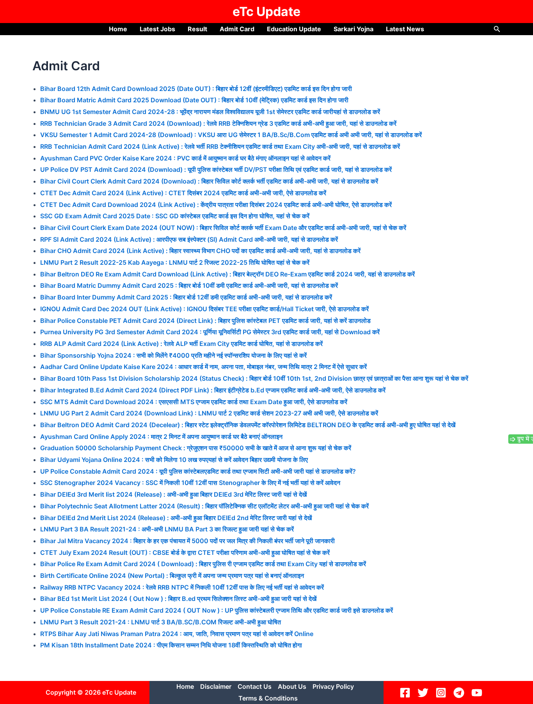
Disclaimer (215, 686)
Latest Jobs (157, 29)
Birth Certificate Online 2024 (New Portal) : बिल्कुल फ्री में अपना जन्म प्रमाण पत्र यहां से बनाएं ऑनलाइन (172, 575)
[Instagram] (442, 692)
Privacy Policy (333, 686)
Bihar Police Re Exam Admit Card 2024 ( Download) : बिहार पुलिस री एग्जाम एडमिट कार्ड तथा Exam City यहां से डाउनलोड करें (203, 564)
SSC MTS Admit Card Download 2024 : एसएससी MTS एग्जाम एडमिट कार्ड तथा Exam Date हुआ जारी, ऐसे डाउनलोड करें (193, 402)
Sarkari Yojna (353, 29)
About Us (292, 686)
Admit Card (237, 29)
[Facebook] (406, 692)
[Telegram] (460, 692)
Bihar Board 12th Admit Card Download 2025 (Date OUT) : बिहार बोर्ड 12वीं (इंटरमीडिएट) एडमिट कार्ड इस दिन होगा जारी (196, 89)
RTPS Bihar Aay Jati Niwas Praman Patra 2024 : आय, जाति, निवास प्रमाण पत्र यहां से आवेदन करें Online (176, 634)
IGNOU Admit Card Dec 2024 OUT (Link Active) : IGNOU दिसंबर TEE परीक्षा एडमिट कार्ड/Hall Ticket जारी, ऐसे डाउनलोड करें (204, 309)
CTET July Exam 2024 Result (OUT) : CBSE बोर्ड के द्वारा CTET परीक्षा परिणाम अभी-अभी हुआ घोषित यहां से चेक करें (185, 552)
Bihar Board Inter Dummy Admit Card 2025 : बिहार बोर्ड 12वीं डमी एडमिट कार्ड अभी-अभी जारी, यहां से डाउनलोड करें (186, 297)
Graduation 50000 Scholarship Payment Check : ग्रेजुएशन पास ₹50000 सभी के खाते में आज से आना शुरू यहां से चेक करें (195, 448)
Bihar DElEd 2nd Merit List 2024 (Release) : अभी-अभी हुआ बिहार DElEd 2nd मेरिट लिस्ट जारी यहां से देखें (176, 518)
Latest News (405, 29)
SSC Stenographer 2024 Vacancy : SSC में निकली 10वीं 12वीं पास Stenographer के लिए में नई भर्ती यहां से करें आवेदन (190, 483)
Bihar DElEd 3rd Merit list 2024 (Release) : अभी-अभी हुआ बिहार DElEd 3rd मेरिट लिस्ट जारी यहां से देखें (174, 494)
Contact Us (255, 686)
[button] (497, 29)
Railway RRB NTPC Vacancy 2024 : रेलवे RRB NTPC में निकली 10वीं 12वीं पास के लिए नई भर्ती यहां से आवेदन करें (182, 587)
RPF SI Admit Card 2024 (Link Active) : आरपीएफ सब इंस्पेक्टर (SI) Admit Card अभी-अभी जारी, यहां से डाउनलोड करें (189, 239)
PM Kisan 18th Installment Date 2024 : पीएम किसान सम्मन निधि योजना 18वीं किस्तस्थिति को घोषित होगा (171, 645)
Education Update (294, 29)
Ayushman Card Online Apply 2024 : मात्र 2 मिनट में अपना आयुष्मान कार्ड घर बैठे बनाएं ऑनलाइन (161, 436)
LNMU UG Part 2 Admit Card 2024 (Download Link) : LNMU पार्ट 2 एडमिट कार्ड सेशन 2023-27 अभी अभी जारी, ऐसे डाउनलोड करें (209, 413)
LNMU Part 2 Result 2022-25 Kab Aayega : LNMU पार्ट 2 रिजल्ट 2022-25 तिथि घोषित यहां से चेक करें (174, 262)
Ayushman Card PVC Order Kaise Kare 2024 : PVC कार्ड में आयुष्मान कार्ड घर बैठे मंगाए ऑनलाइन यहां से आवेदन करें (185, 158)
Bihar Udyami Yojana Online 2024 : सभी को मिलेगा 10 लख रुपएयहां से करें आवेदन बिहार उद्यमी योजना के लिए (174, 459)
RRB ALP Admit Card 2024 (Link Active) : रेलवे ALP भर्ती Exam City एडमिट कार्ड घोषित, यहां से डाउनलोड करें (181, 344)
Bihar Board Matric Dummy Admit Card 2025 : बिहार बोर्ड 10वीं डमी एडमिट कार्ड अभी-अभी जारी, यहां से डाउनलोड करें (189, 285)
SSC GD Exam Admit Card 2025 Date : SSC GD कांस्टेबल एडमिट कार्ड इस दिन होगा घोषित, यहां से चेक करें (174, 216)
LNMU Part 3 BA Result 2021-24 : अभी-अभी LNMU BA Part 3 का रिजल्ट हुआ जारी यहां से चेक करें (167, 529)
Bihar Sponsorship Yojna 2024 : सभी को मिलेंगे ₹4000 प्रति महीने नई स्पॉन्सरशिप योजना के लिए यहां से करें (173, 355)
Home (118, 29)
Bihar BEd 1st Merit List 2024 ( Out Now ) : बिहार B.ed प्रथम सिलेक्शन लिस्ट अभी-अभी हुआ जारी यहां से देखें (178, 598)
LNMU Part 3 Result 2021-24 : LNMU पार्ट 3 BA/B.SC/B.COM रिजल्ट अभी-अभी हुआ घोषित (160, 622)
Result (197, 29)
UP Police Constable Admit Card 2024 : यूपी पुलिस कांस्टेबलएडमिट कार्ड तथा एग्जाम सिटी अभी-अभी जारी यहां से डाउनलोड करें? (198, 471)
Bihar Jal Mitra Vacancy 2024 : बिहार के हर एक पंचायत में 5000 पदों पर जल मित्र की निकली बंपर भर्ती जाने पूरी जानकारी (187, 541)
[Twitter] (424, 692)
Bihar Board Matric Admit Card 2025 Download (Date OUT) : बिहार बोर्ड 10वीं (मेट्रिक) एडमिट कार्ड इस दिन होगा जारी (194, 100)
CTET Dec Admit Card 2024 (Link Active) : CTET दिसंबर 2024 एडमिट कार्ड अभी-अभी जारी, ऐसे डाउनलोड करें (183, 193)
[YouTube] (478, 692)
